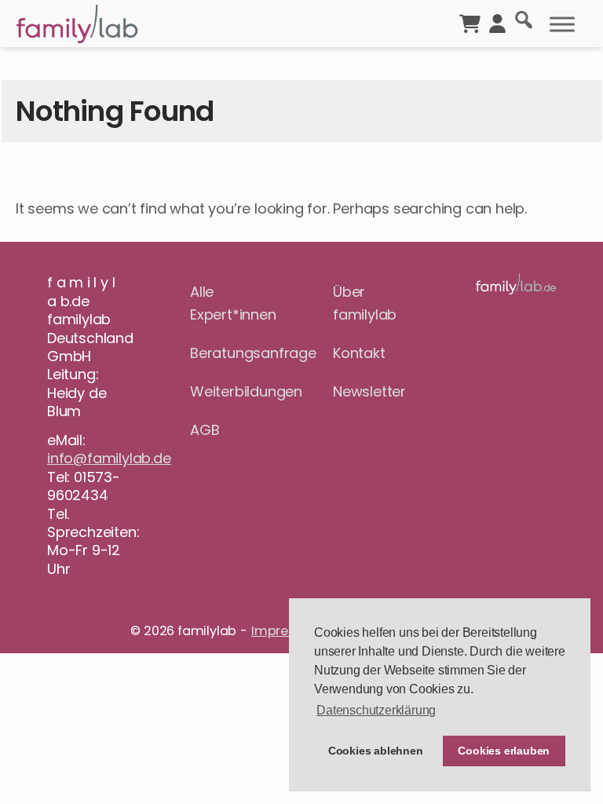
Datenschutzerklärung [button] (376, 710)
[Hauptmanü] (562, 24)
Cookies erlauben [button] (504, 750)
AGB (204, 430)
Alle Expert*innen (230, 303)
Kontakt (359, 353)
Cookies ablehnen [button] (375, 750)
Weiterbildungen (230, 391)
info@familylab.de (109, 458)
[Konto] (497, 22)
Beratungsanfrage (230, 353)
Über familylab (365, 303)
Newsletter (369, 391)
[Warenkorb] (470, 22)
